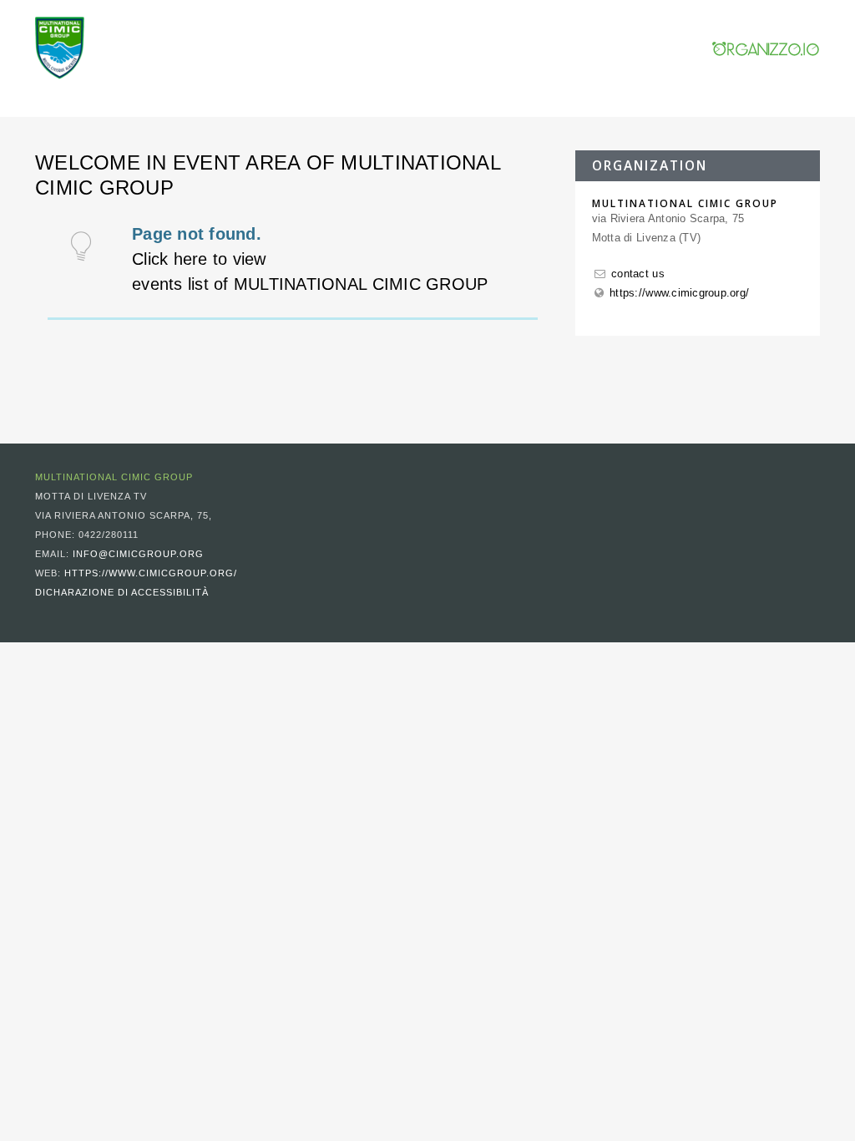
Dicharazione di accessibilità (122, 592)
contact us (638, 273)
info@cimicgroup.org (138, 554)
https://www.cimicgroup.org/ (679, 293)
